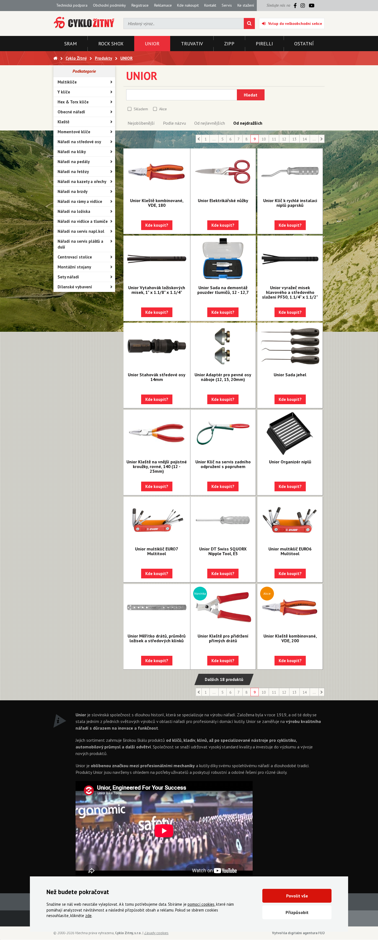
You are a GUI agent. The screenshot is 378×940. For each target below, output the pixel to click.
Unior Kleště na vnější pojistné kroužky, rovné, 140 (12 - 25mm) (156, 466)
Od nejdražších (247, 123)
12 (284, 139)
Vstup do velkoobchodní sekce (295, 23)
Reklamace (163, 5)
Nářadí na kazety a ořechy (82, 181)
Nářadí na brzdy (72, 191)
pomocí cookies (201, 904)
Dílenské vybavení (75, 286)
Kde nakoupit (188, 5)
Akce (163, 108)
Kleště (63, 121)
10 (264, 139)
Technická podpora (71, 5)
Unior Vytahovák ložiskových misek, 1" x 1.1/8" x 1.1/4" (156, 290)
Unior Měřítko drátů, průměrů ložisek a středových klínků (157, 638)
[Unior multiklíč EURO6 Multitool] (290, 520)
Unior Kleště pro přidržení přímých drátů (223, 638)
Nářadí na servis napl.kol (81, 231)
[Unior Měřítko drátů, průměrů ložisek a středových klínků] (156, 607)
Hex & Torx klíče (73, 102)
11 (274, 139)
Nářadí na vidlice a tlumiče (83, 221)
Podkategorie (84, 71)
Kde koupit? (156, 225)
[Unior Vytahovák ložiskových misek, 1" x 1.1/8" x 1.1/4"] (156, 259)
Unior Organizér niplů (290, 461)
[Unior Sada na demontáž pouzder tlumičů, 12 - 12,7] (223, 259)
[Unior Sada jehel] (290, 346)
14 (304, 139)
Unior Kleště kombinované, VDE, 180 (156, 203)
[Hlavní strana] (55, 58)
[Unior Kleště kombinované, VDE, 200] (290, 607)
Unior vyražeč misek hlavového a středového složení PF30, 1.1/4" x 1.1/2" (290, 292)
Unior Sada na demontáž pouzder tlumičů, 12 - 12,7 (223, 290)
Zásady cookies (156, 933)
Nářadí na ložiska (74, 211)
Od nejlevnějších (209, 123)
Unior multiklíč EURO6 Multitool (290, 551)
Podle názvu (174, 123)
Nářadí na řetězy (73, 171)
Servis (227, 5)
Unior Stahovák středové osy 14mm (156, 377)
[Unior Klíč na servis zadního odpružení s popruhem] (223, 433)
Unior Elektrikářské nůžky (223, 200)
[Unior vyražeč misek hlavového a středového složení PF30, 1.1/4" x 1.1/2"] (290, 259)
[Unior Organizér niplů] (290, 433)
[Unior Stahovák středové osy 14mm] (156, 346)
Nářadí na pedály (74, 161)
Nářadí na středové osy (79, 141)
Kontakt (210, 5)
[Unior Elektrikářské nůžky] (223, 171)
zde (88, 915)
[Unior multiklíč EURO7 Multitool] (156, 520)
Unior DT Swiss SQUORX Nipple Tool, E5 (223, 551)
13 (294, 139)
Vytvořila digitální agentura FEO (298, 933)
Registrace (140, 5)
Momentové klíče (74, 131)
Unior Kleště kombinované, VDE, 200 (290, 638)
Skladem (141, 108)
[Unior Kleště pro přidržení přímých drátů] (223, 607)
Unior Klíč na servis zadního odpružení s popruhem (223, 464)
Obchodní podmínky (109, 5)
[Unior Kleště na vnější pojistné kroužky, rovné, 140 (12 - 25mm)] (156, 433)
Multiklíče (67, 82)
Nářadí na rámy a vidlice (80, 201)
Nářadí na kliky (72, 151)
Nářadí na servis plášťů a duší (80, 244)
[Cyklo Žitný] (84, 23)
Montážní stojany (74, 267)
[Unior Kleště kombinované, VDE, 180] (156, 171)
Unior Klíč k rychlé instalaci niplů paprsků (290, 203)
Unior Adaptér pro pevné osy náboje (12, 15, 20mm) (223, 377)
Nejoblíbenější (141, 123)
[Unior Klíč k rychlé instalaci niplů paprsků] (290, 171)
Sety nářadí (68, 277)
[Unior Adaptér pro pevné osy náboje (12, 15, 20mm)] (223, 346)
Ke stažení (245, 5)
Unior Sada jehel (290, 374)
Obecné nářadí (71, 111)
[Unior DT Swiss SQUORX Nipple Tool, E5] (223, 520)
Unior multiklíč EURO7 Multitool (156, 551)
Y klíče (64, 92)
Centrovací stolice (75, 257)
